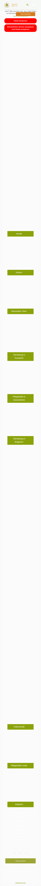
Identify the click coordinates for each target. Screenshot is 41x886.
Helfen (20, 826)
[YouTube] (20, 853)
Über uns (20, 813)
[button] (28, 4)
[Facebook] (14, 853)
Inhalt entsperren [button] (20, 21)
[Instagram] (26, 853)
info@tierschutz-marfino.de (20, 848)
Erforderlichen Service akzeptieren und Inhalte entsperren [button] (20, 28)
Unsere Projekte (20, 821)
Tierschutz (14, 4)
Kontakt (20, 830)
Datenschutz (20, 883)
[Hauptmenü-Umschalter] (33, 5)
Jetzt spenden (20, 861)
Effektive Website (25, 876)
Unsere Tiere (20, 817)
